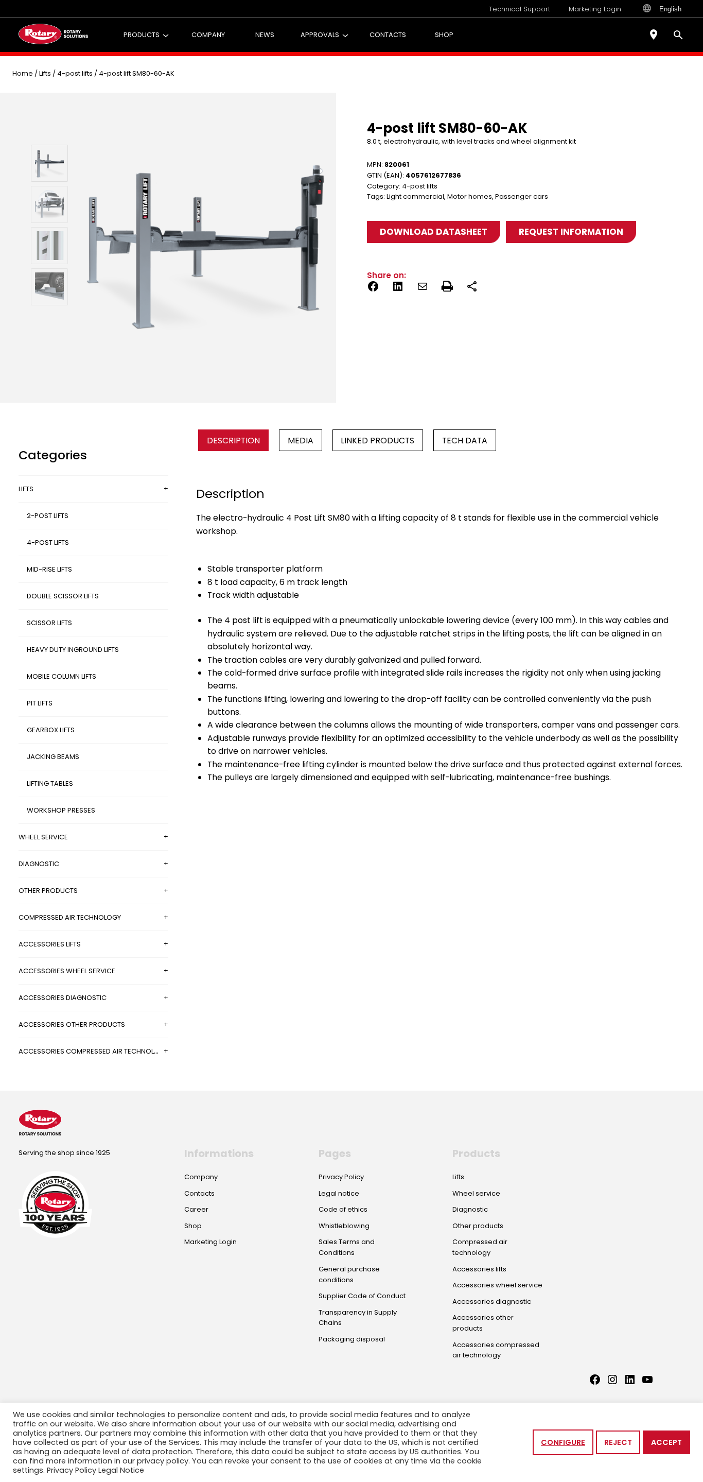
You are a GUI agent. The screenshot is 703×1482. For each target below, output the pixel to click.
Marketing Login (595, 9)
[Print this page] (447, 288)
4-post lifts (75, 73)
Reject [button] (618, 1442)
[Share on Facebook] (373, 288)
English (670, 9)
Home (22, 73)
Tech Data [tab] (464, 440)
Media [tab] (300, 440)
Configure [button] (563, 1442)
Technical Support (519, 9)
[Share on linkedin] (398, 288)
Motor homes (469, 196)
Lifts (45, 73)
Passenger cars (521, 196)
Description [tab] (233, 440)
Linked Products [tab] (377, 440)
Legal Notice (121, 1470)
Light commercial (415, 196)
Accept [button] (666, 1442)
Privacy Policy (71, 1470)
